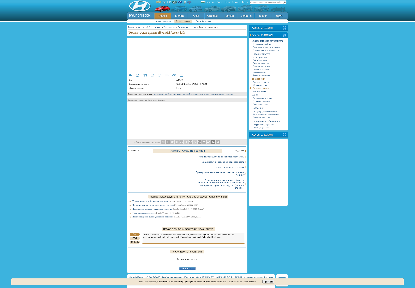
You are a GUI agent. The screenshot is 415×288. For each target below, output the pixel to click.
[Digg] (213, 142)
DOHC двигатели (260, 60)
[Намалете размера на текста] (145, 75)
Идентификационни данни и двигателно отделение (167, 217)
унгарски (229, 94)
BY (212, 277)
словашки (221, 94)
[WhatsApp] (195, 142)
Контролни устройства (262, 44)
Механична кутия (260, 85)
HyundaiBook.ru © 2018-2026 (144, 277)
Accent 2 (183, 21)
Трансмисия (258, 78)
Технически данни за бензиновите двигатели (162, 201)
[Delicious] (209, 142)
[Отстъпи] (130, 75)
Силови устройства (260, 127)
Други (279, 15)
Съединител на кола (261, 82)
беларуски (172, 94)
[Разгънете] (285, 28)
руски (156, 94)
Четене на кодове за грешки (229, 167)
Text (134, 234)
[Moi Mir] (181, 142)
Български (209, 2)
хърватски (197, 94)
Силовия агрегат (261, 54)
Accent (163, 15)
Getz (196, 15)
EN (204, 277)
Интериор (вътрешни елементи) (266, 114)
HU (240, 277)
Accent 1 (163, 21)
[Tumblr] (204, 142)
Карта (227, 2)
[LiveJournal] (200, 142)
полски (213, 94)
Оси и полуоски (259, 91)
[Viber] (190, 142)
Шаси (255, 94)
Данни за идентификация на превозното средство (168, 209)
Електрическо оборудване (266, 121)
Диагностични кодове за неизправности (223, 162)
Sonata (229, 15)
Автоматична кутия (261, 88)
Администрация (253, 277)
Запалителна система (261, 75)
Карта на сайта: (193, 277)
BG (208, 277)
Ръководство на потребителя (267, 40)
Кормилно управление (262, 101)
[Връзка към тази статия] (174, 75)
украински (181, 94)
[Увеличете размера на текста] (152, 75)
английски (163, 94)
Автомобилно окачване (262, 98)
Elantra (179, 15)
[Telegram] (186, 142)
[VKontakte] (163, 142)
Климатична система (261, 117)
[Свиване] (285, 35)
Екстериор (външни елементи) (265, 111)
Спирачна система (260, 104)
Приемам (268, 282)
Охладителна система (261, 66)
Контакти (235, 2)
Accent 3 (203, 21)
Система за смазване (261, 63)
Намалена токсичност (261, 69)
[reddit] (218, 142)
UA (216, 277)
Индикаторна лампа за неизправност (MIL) (221, 156)
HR (224, 277)
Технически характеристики (156, 213)
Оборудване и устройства (263, 124)
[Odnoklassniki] (177, 142)
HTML (134, 238)
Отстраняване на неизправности (266, 50)
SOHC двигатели (260, 57)
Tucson (263, 15)
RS (220, 277)
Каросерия (257, 108)
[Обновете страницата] (137, 75)
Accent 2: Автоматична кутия (188, 151)
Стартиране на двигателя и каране (266, 47)
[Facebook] (168, 142)
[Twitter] (172, 142)
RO (228, 277)
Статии (219, 2)
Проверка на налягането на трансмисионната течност (220, 173)
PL (232, 277)
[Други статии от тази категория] (167, 75)
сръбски (189, 94)
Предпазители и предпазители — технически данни (165, 205)
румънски (206, 94)
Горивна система (259, 72)
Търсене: (245, 2)
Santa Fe (246, 15)
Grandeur (213, 15)
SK (236, 277)
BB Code (134, 242)
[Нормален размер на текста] (159, 75)
